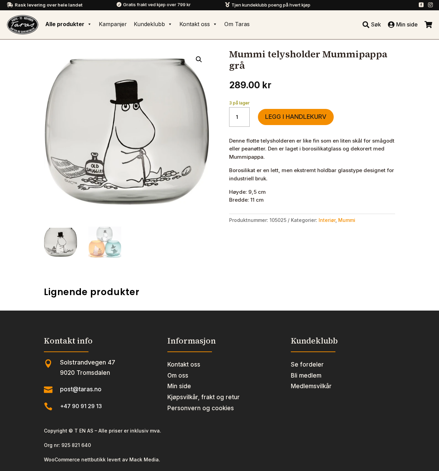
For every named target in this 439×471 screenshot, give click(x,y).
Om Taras (237, 24)
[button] (199, 59)
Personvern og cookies (200, 408)
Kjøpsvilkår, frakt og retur (203, 397)
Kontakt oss (194, 24)
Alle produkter (64, 24)
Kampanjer (113, 24)
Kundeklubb (149, 24)
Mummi (346, 220)
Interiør (327, 220)
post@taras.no (81, 389)
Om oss (177, 375)
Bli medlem (306, 375)
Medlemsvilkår (311, 386)
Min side (179, 386)
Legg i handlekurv (296, 116)
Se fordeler (307, 364)
